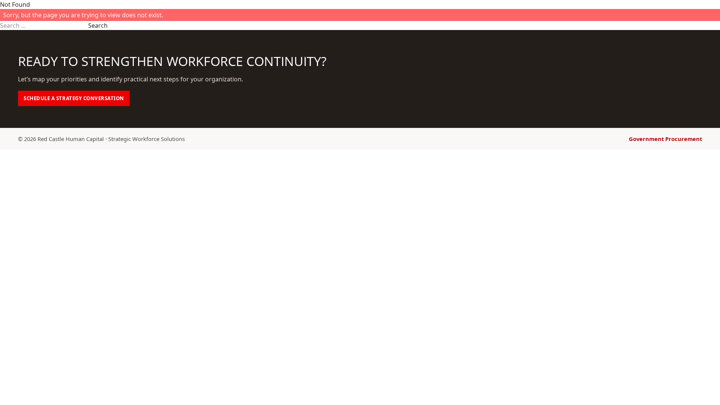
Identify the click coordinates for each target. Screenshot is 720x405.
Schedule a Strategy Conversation (74, 98)
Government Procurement (665, 138)
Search (98, 25)
